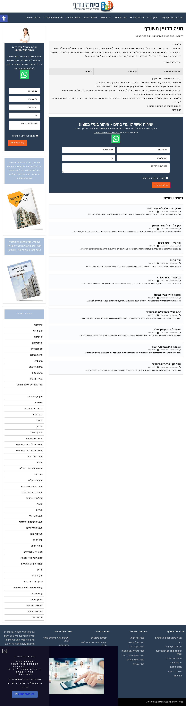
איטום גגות (64, 645)
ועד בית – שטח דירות (169, 242)
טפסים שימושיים (99, 637)
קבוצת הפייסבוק (174, 658)
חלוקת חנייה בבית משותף (167, 294)
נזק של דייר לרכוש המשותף (166, 225)
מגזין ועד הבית (137, 637)
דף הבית (179, 36)
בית (180, 642)
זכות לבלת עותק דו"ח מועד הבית (163, 312)
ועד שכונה (175, 260)
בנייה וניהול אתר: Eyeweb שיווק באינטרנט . (164, 702)
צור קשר (178, 675)
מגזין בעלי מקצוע (136, 642)
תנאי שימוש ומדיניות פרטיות (168, 637)
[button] (4, 18)
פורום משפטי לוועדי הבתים (163, 36)
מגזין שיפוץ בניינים (135, 659)
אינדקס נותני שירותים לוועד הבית (169, 652)
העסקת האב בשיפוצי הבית (166, 346)
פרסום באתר (175, 662)
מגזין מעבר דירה (136, 646)
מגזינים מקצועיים (174, 646)
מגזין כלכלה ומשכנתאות (132, 651)
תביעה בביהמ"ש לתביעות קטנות (164, 208)
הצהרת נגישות (175, 671)
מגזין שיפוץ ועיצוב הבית (133, 655)
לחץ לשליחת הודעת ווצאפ (107, 132)
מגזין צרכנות (138, 664)
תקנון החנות (176, 667)
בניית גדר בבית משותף (169, 277)
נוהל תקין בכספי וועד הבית (166, 364)
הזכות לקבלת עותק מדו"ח (167, 329)
